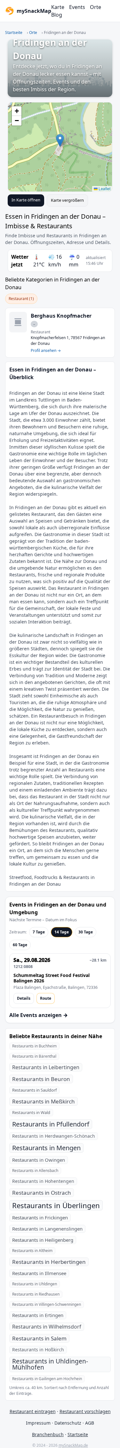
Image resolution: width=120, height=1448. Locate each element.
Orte (95, 7)
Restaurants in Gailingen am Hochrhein (47, 1378)
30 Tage (85, 932)
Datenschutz (67, 1423)
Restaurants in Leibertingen (45, 1067)
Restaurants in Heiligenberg (42, 1240)
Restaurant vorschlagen (85, 1411)
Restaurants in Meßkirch (43, 1101)
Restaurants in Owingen (38, 1160)
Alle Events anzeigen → (38, 1015)
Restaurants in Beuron (41, 1079)
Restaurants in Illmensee (39, 1273)
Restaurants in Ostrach (41, 1192)
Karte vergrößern (67, 200)
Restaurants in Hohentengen (43, 1181)
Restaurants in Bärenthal (34, 1056)
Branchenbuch (48, 1434)
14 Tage (61, 932)
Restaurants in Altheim (32, 1250)
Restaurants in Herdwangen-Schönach (53, 1136)
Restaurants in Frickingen (40, 1217)
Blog (56, 14)
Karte (57, 7)
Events (77, 7)
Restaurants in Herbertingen (49, 1261)
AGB (89, 1423)
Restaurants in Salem (39, 1338)
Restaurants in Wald (31, 1112)
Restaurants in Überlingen (56, 1205)
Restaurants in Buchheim (34, 1046)
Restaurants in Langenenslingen (47, 1228)
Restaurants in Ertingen (37, 1315)
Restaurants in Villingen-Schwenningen (46, 1304)
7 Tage (39, 932)
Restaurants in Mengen (46, 1147)
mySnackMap (32, 10)
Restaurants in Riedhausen (36, 1294)
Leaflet (104, 188)
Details (23, 998)
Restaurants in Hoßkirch (38, 1349)
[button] (60, 140)
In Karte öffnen (26, 200)
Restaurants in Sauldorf (34, 1090)
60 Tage (20, 945)
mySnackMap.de (73, 1445)
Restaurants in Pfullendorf (50, 1124)
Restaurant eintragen (33, 1411)
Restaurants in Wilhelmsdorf (46, 1326)
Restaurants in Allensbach (35, 1170)
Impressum (38, 1423)
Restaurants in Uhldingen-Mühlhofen (50, 1364)
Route (45, 998)
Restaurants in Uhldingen (34, 1284)
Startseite (13, 32)
